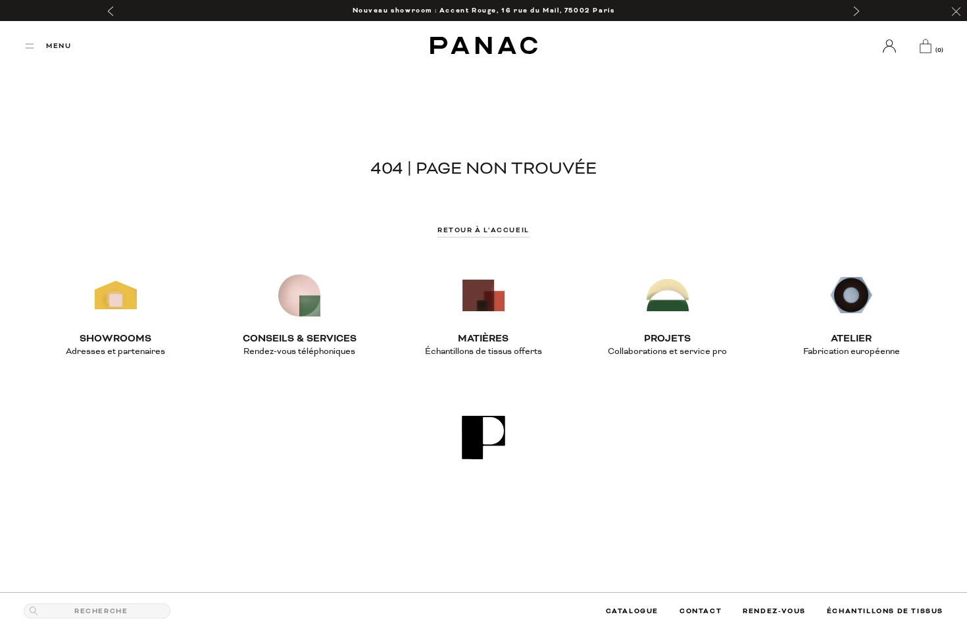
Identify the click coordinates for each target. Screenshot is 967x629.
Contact (701, 611)
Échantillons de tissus (885, 611)
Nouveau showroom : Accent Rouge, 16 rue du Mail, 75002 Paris (484, 10)
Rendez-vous (774, 611)
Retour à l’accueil (483, 230)
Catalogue (632, 611)
